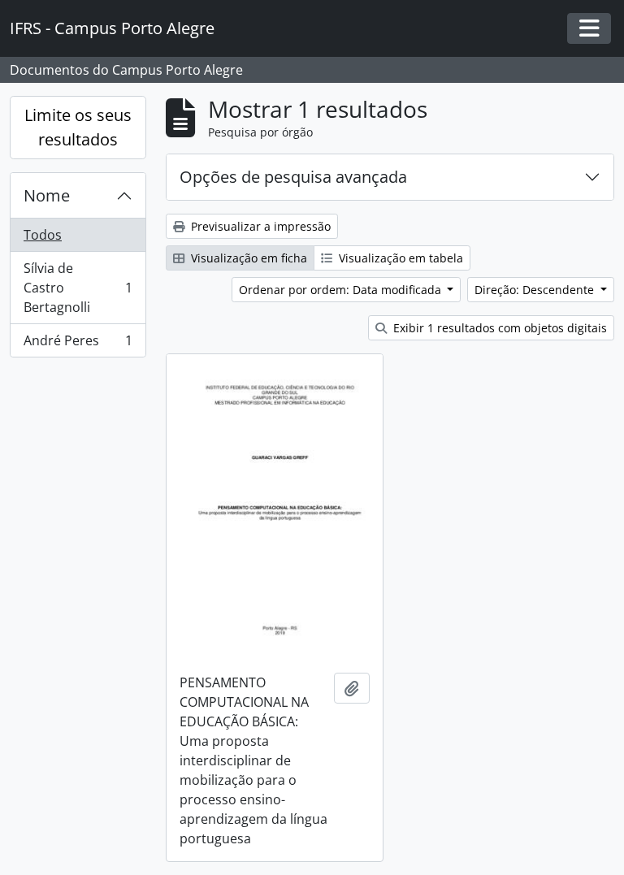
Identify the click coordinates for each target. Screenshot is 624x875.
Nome (47, 195)
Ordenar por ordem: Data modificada (341, 289)
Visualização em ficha (247, 258)
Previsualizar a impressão (259, 226)
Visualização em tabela (399, 258)
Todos (43, 235)
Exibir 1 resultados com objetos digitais (498, 328)
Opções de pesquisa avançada (293, 177)
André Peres (77, 344)
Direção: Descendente (535, 289)
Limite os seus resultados (78, 127)
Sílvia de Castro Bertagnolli (77, 287)
